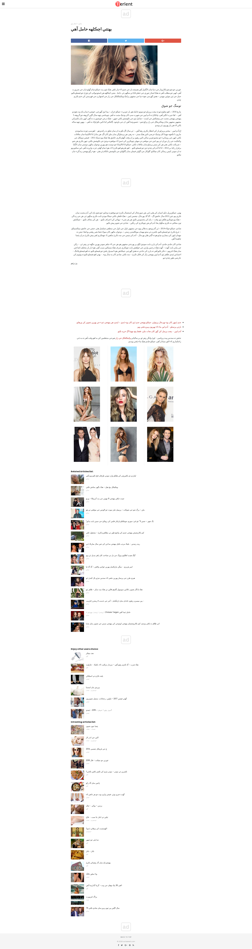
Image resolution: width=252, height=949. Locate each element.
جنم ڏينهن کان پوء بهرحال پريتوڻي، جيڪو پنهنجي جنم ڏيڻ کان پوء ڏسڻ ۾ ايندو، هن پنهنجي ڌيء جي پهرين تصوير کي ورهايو (129, 322)
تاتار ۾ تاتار (90, 851)
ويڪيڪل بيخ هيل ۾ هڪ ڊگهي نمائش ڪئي (102, 487)
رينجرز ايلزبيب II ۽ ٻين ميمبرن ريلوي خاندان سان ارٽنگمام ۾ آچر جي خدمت (115, 601)
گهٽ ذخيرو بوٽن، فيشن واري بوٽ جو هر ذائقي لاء (105, 794)
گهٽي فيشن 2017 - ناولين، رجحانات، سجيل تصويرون (106, 698)
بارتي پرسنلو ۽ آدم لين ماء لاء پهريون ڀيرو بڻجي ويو (159, 326)
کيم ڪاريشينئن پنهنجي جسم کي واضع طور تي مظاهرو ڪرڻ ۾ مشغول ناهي (115, 532)
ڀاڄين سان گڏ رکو (93, 783)
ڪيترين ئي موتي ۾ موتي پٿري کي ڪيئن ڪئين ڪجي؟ (106, 771)
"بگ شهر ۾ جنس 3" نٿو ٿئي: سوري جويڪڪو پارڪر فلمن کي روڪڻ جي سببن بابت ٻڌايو (120, 521)
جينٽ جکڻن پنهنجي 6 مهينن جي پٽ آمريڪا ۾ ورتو (105, 498)
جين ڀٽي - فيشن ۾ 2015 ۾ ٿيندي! (99, 710)
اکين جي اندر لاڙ (92, 737)
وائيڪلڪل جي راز (123, 338)
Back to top (126, 937)
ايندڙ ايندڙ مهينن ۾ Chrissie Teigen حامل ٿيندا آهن (108, 612)
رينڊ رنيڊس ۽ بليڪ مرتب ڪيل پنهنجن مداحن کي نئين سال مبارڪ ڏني (113, 544)
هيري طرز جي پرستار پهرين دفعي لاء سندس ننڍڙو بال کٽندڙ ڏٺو (110, 578)
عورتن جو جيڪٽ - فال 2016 (97, 760)
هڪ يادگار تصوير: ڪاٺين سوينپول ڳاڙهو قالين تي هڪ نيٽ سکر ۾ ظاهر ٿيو (114, 589)
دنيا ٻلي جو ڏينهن (92, 840)
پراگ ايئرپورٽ (91, 896)
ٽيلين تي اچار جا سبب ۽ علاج (97, 817)
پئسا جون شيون (92, 726)
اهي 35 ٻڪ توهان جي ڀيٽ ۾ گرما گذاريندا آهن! (104, 885)
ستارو (80, 24)
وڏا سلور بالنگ (91, 874)
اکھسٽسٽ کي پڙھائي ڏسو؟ (96, 828)
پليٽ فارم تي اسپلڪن (94, 676)
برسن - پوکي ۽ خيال (94, 805)
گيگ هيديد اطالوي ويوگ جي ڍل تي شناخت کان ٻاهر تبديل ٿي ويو (110, 555)
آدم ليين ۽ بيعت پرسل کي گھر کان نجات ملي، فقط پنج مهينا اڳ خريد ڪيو (149, 331)
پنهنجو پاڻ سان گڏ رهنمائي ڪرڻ (98, 862)
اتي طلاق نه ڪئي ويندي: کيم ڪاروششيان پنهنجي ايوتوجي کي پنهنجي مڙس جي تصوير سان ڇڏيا (123, 623)
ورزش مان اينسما (93, 687)
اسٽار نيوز (74, 24)
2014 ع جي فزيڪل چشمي (96, 749)
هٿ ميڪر (89, 653)
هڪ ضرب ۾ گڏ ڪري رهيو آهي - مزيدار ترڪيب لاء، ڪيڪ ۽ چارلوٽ (112, 664)
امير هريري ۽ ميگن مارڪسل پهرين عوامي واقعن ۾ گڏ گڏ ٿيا (109, 566)
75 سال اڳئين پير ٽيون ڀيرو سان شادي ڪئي (103, 908)
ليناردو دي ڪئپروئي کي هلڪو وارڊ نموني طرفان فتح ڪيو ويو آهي (111, 475)
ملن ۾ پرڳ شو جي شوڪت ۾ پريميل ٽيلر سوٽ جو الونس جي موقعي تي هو (115, 510)
